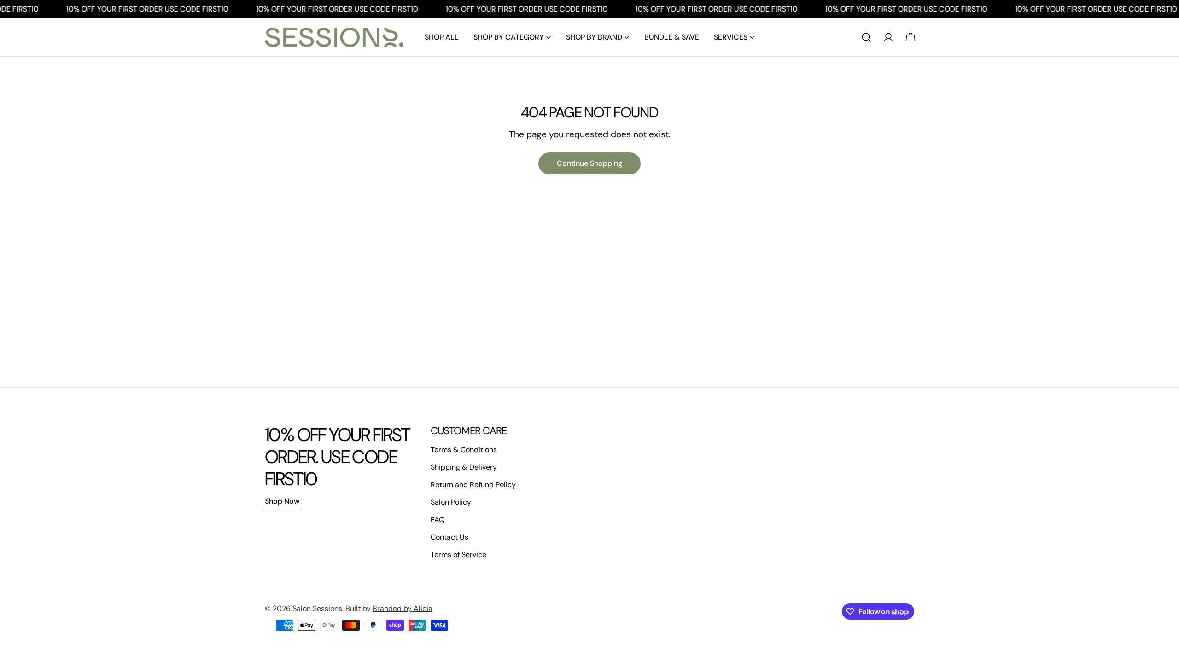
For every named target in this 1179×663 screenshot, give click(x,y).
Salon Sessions (317, 608)
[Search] (866, 37)
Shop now (282, 501)
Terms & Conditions (464, 449)
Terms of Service (458, 554)
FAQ (437, 519)
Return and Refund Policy (473, 484)
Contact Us (449, 537)
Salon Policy (451, 502)
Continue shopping (589, 163)
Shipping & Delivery (464, 467)
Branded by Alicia (402, 608)
